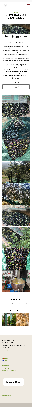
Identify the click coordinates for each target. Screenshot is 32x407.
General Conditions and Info (9, 370)
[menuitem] (28, 5)
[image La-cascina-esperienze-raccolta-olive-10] (16, 259)
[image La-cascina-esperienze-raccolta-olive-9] (16, 237)
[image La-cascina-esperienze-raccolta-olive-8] (16, 216)
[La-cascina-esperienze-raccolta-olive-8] (16, 29)
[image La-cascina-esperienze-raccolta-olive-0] (16, 106)
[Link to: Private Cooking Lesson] (22, 319)
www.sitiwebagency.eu (7, 395)
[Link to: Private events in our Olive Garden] (9, 319)
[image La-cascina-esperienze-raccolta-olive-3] (16, 172)
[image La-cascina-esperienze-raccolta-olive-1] (16, 128)
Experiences (16, 12)
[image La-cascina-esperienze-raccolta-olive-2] (16, 150)
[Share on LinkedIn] (19, 304)
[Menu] (28, 5)
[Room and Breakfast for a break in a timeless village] (13, 5)
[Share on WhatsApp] (12, 304)
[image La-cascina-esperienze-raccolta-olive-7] (16, 194)
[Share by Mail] (26, 304)
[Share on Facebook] (5, 304)
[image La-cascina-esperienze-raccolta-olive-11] (16, 281)
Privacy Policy (5, 368)
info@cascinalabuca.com (11, 350)
